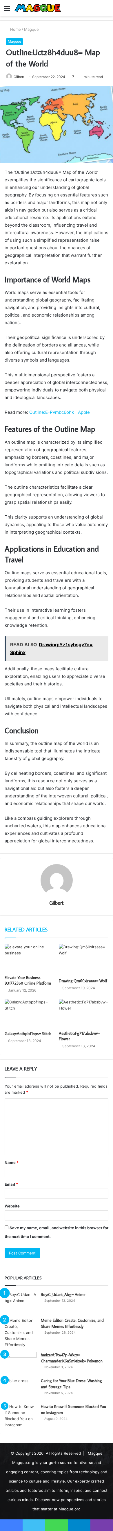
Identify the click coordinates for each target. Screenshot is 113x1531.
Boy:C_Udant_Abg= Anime (63, 1294)
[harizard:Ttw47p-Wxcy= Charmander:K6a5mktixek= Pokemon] (21, 1363)
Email (11, 1184)
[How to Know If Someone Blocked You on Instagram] (21, 1416)
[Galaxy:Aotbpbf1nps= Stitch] (29, 1013)
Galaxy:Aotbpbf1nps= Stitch (28, 1033)
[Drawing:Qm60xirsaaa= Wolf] (83, 959)
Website (12, 1206)
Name (12, 1162)
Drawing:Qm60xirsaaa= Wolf (83, 980)
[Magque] (37, 8)
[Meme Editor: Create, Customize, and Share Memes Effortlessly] (21, 1332)
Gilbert (19, 77)
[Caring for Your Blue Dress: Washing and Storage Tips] (21, 1389)
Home (15, 29)
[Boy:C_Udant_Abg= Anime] (21, 1302)
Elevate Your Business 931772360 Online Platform (28, 980)
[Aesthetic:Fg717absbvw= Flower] (83, 1013)
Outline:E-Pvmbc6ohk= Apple (59, 412)
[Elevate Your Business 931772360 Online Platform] (29, 958)
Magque (31, 29)
